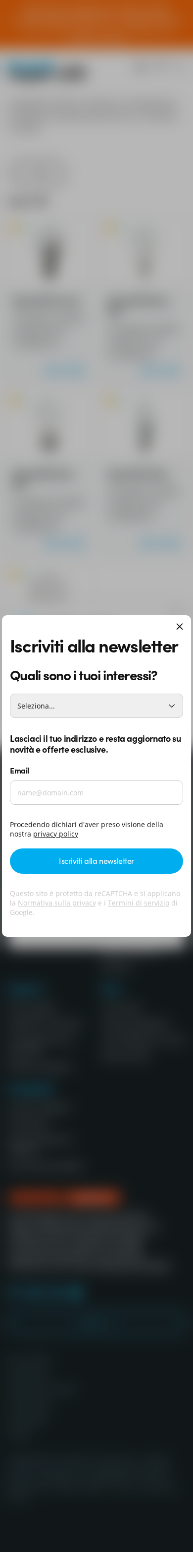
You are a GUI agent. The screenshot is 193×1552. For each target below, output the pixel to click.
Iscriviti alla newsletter (96, 860)
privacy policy (55, 834)
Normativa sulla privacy (57, 902)
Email (19, 770)
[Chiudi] (180, 627)
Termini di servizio (138, 902)
